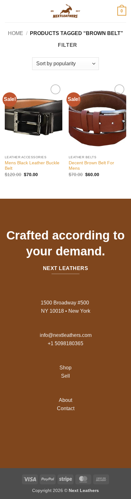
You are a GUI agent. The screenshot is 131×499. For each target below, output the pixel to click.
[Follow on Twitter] (70, 434)
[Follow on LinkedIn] (80, 434)
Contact (65, 408)
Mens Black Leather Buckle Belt (32, 165)
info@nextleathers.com (66, 335)
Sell (65, 376)
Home (15, 33)
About (65, 400)
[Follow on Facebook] (50, 434)
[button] (8, 11)
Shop (65, 367)
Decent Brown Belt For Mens (91, 165)
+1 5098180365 (65, 343)
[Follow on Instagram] (60, 434)
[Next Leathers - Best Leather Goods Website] (65, 11)
